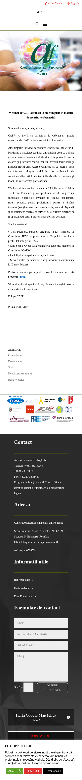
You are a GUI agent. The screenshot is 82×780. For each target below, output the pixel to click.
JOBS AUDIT (41, 736)
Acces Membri (55, 3)
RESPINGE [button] (33, 770)
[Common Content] (67, 402)
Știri (10, 367)
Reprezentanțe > (24, 579)
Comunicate (14, 355)
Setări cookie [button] (53, 770)
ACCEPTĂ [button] (14, 770)
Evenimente (14, 361)
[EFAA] (61, 402)
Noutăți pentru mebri (20, 373)
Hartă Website (16, 379)
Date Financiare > (25, 596)
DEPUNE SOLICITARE (52, 687)
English (74, 3)
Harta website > (23, 588)
